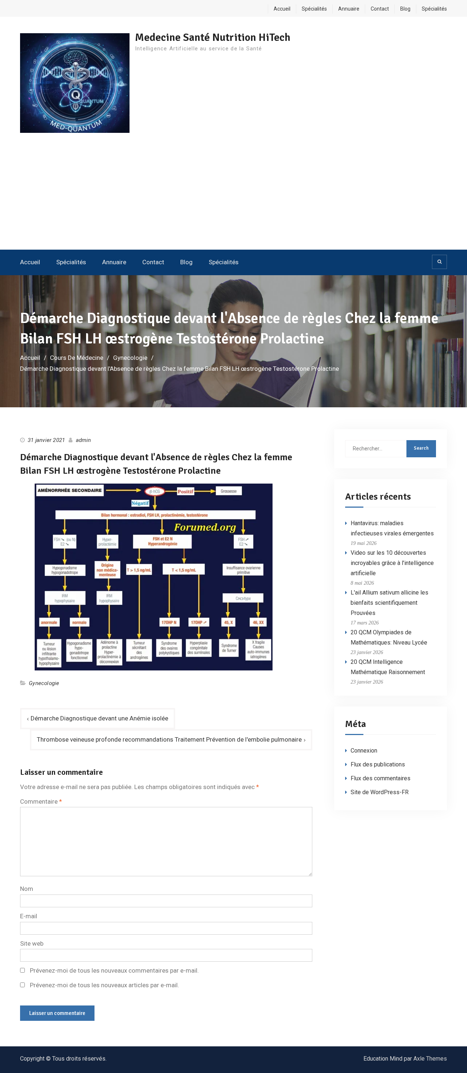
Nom (26, 888)
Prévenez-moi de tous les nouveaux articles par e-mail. (104, 985)
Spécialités (314, 9)
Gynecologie (44, 683)
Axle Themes (430, 1058)
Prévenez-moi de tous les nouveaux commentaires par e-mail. (114, 970)
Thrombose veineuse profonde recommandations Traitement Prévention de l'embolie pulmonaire (169, 739)
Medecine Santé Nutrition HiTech (212, 37)
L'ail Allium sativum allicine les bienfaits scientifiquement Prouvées (389, 602)
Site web (31, 943)
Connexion (364, 750)
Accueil (282, 9)
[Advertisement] (233, 195)
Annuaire (348, 9)
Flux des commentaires (380, 778)
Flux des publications (378, 764)
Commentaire (41, 801)
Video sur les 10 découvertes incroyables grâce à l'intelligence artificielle (392, 563)
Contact (380, 9)
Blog (405, 9)
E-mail (28, 916)
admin (83, 440)
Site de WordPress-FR (380, 792)
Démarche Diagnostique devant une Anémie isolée (99, 718)
